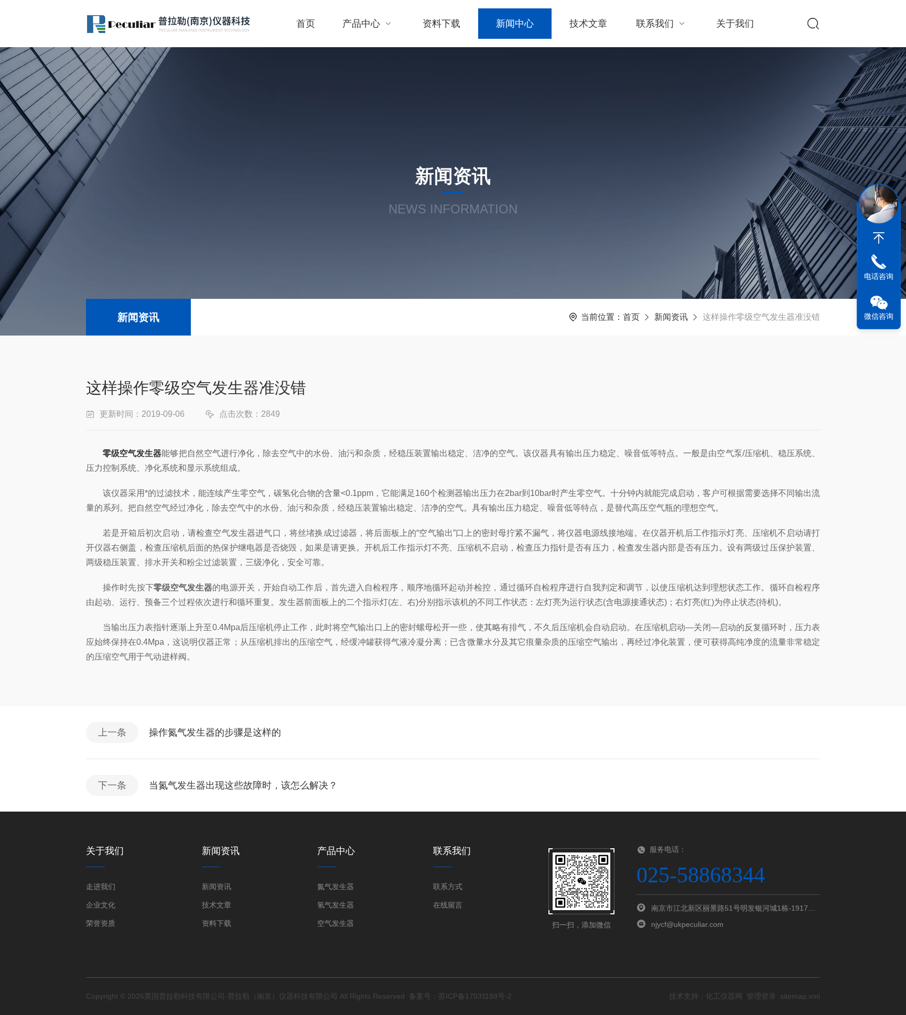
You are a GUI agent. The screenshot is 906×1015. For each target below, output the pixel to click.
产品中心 (361, 23)
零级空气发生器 (132, 453)
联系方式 (447, 886)
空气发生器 (335, 923)
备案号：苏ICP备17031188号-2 (460, 996)
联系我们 (655, 23)
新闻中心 (515, 23)
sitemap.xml (800, 996)
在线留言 (447, 905)
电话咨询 (878, 276)
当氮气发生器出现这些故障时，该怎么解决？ (243, 785)
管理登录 (761, 996)
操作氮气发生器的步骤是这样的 (215, 732)
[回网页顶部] (879, 238)
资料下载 (441, 23)
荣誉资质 (100, 923)
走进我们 (100, 886)
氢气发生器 (335, 905)
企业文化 (100, 905)
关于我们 (735, 23)
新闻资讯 (138, 317)
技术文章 (588, 23)
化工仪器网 (724, 996)
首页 (305, 23)
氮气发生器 (335, 886)
